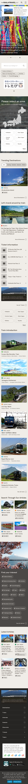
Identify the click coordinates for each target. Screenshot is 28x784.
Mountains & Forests (9, 603)
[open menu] (25, 2)
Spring (9, 164)
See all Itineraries (19, 239)
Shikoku (8, 144)
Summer (14, 164)
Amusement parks (8, 599)
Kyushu (20, 144)
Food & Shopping (13, 76)
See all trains (21, 491)
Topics (4, 737)
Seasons (4, 722)
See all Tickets (20, 305)
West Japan (21, 137)
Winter (24, 164)
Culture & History (7, 71)
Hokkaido (8, 132)
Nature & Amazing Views (8, 73)
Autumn (19, 164)
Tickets (4, 732)
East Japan (21, 132)
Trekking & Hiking (8, 613)
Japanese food (7, 608)
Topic (15, 590)
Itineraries (5, 727)
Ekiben (18, 613)
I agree (10, 781)
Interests (5, 717)
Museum (6, 617)
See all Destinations (19, 197)
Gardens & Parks (16, 617)
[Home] (10, 2)
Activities (21, 73)
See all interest (20, 623)
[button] (7, 57)
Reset (24, 148)
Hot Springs (7, 590)
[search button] (21, 2)
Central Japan (8, 138)
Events (4, 76)
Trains (4, 712)
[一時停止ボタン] (20, 58)
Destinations (6, 707)
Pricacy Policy (17, 781)
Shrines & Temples (20, 608)
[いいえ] (26, 777)
